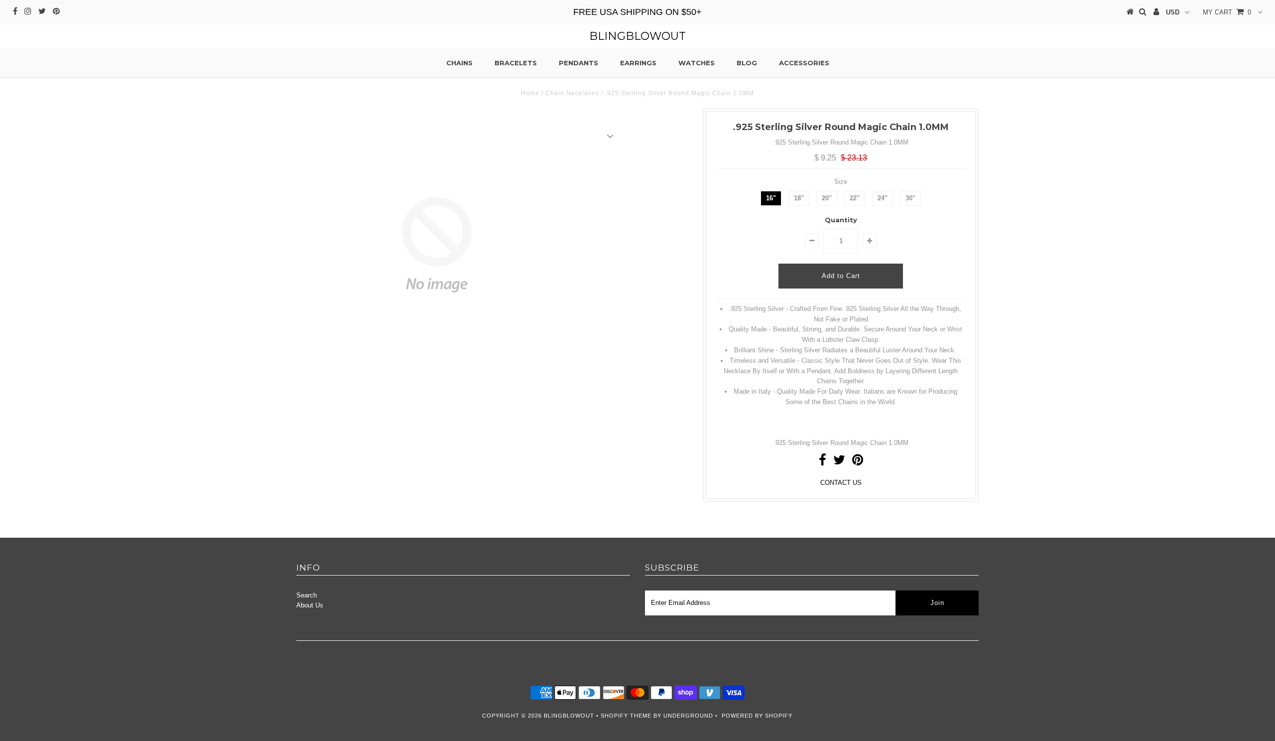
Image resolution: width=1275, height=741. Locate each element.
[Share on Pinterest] (857, 462)
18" (799, 198)
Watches (696, 63)
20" (827, 198)
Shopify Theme (626, 716)
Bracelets (516, 63)
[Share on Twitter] (839, 462)
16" (771, 198)
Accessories (804, 63)
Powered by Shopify (757, 716)
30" (910, 198)
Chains (459, 63)
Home (530, 93)
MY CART (1227, 12)
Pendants (578, 63)
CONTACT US (841, 482)
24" (883, 198)
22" (855, 198)
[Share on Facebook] (822, 462)
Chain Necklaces (572, 93)
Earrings (638, 63)
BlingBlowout (637, 36)
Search (306, 595)
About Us (309, 605)
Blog (747, 63)
